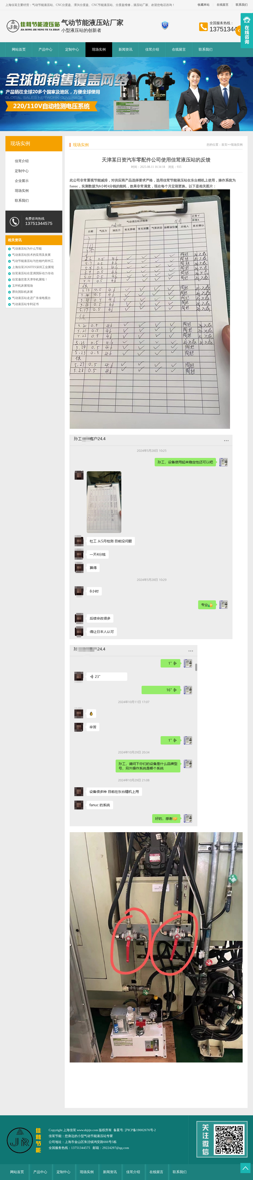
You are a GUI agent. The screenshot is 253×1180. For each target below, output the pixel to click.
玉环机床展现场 (22, 285)
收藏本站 (204, 4)
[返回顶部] (245, 1168)
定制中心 (72, 49)
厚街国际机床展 (22, 292)
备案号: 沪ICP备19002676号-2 (134, 1130)
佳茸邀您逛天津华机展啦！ (30, 279)
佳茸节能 (55, 1136)
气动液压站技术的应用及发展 (31, 254)
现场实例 (99, 49)
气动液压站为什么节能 (27, 248)
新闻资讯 (125, 49)
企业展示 (22, 181)
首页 (224, 144)
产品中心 (45, 49)
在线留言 (223, 4)
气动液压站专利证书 (25, 304)
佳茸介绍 (152, 49)
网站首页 (19, 49)
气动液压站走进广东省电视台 (31, 298)
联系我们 (242, 4)
